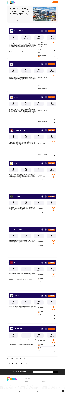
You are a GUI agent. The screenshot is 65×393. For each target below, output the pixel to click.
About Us (43, 380)
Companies (28, 2)
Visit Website (51, 31)
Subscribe (55, 371)
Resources (33, 2)
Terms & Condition (45, 383)
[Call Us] (46, 31)
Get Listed (55, 2)
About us (38, 2)
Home (23, 2)
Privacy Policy (44, 381)
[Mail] (42, 31)
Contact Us (27, 383)
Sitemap (26, 384)
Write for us (44, 2)
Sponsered (50, 2)
